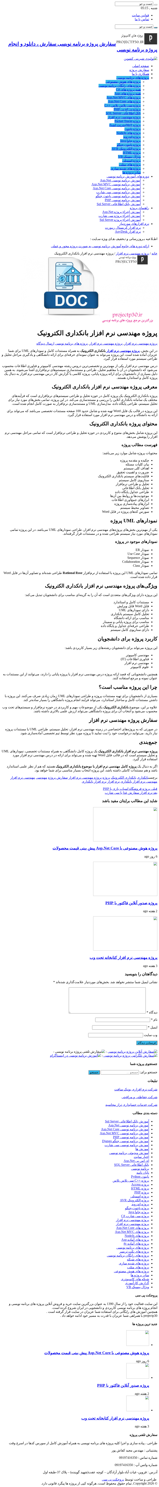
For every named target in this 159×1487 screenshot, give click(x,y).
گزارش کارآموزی (137, 1283)
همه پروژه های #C (128, 89)
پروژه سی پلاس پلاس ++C (122, 105)
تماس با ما (142, 19)
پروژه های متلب (130, 164)
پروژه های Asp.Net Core (124, 101)
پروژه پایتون (132, 129)
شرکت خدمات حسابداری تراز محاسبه (131, 1104)
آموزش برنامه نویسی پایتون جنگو (118, 196)
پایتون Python (140, 1176)
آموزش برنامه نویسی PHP (123, 200)
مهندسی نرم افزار (22, 777)
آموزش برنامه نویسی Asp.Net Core (117, 188)
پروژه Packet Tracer (127, 121)
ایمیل (152, 1027)
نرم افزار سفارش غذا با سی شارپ (131, 792)
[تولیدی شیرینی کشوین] (140, 58)
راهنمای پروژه (139, 208)
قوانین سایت (140, 15)
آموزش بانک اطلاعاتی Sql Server (119, 204)
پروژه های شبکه (138, 1259)
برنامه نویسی (140, 1168)
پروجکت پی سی (113, 1479)
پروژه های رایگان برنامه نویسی (120, 85)
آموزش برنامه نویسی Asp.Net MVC (116, 184)
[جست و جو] (155, 4)
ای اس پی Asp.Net (136, 1161)
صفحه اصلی (140, 66)
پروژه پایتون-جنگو (129, 145)
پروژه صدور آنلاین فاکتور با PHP (131, 903)
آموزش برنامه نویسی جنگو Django (125, 1141)
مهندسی (41, 777)
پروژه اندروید (132, 137)
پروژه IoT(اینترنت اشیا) (125, 125)
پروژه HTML (132, 152)
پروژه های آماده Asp (135, 1239)
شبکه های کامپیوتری (135, 1279)
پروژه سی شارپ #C (135, 1216)
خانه (154, 253)
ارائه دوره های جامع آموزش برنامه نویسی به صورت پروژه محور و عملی (100, 246)
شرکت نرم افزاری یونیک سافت (135, 1089)
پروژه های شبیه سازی (126, 168)
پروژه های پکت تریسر (134, 1251)
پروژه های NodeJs (128, 133)
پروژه (106, 777)
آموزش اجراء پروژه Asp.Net (121, 212)
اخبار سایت (141, 1157)
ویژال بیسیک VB (129, 156)
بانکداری (143, 777)
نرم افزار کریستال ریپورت (123, 227)
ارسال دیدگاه (45, 343)
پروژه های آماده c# (136, 1243)
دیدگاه (152, 1012)
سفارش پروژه (139, 70)
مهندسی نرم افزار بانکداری (138, 781)
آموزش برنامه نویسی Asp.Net (120, 180)
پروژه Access (140, 1184)
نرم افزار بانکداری (94, 781)
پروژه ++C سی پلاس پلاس (131, 1180)
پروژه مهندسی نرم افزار (124, 117)
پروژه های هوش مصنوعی (123, 81)
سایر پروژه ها (131, 172)
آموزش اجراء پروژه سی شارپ (120, 216)
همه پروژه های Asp (127, 93)
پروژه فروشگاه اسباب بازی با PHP (130, 789)
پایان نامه (142, 1172)
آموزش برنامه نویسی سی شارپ (118, 192)
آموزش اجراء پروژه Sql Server (120, 220)
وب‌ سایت (150, 1035)
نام (154, 1019)
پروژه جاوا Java (130, 141)
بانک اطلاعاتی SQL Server (123, 113)
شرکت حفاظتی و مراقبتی (139, 1097)
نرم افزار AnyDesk (128, 231)
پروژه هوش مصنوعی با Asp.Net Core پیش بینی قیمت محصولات (105, 848)
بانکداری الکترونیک (123, 777)
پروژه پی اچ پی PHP (127, 109)
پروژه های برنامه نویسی (132, 78)
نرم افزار (113, 781)
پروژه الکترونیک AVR (126, 149)
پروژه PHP (141, 1192)
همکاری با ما (140, 74)
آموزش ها (142, 1149)
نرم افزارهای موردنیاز (134, 223)
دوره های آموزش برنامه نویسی (128, 176)
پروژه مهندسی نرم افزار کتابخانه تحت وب (123, 957)
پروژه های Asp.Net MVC (124, 97)
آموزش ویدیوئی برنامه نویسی (129, 1153)
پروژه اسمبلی (131, 160)
